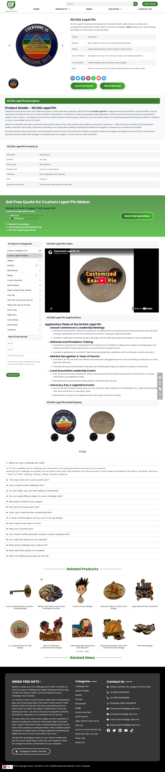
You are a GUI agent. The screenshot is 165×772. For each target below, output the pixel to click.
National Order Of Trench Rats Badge (114, 607)
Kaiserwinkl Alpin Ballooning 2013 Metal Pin (82, 647)
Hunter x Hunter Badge (82, 606)
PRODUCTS (61, 9)
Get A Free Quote (84, 85)
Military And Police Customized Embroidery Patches (51, 607)
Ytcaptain (85, 766)
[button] (9, 45)
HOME (36, 9)
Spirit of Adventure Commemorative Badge (51, 647)
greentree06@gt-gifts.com (31, 215)
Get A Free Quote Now (137, 216)
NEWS (89, 9)
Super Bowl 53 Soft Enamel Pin (145, 606)
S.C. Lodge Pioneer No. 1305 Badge (20, 647)
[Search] (135, 4)
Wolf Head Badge (145, 646)
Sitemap (70, 766)
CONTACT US (145, 9)
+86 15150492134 (31, 218)
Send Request (13, 375)
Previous (79, 651)
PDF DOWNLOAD (112, 85)
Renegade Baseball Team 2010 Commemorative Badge (113, 647)
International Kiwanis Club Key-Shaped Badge (20, 607)
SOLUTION (114, 9)
